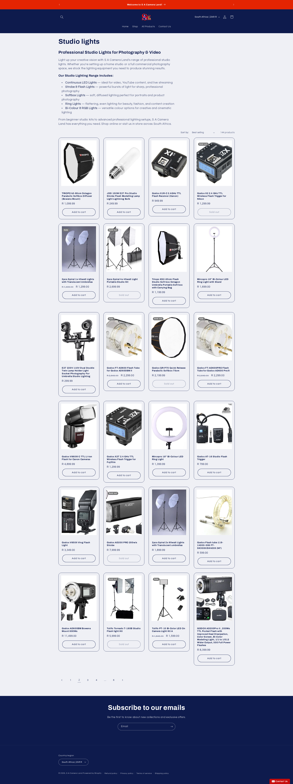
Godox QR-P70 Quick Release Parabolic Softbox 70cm (169, 369)
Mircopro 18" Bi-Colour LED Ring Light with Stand (213, 280)
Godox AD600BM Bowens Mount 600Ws (76, 629)
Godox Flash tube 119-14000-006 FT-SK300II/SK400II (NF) (210, 545)
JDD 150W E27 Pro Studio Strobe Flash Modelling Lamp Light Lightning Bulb (123, 196)
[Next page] (122, 680)
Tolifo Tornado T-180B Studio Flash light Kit (124, 629)
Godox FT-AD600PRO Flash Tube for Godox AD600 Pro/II (213, 369)
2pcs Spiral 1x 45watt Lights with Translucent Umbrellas (78, 280)
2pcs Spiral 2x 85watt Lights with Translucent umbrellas (168, 543)
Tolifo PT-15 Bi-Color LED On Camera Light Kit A (168, 629)
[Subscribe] (171, 726)
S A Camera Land (74, 773)
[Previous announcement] (59, 5)
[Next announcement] (233, 5)
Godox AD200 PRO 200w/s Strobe (122, 543)
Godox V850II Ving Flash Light (76, 543)
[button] (61, 16)
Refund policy (111, 773)
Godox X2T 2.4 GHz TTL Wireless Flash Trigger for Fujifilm (121, 459)
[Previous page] (61, 680)
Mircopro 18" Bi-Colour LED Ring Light (167, 457)
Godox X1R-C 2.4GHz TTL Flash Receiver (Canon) (166, 194)
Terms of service (144, 773)
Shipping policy (162, 773)
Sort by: (185, 132)
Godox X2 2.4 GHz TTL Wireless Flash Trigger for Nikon (211, 196)
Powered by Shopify (92, 773)
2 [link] (79, 680)
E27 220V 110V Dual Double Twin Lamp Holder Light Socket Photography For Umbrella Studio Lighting (78, 372)
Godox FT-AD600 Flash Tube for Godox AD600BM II (123, 369)
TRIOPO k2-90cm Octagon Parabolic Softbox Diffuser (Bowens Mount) (77, 196)
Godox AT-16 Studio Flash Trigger (212, 457)
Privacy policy (126, 773)
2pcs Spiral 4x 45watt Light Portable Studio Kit (122, 280)
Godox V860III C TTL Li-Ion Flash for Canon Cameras (77, 457)
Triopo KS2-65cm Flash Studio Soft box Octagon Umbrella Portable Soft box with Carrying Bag (167, 283)
